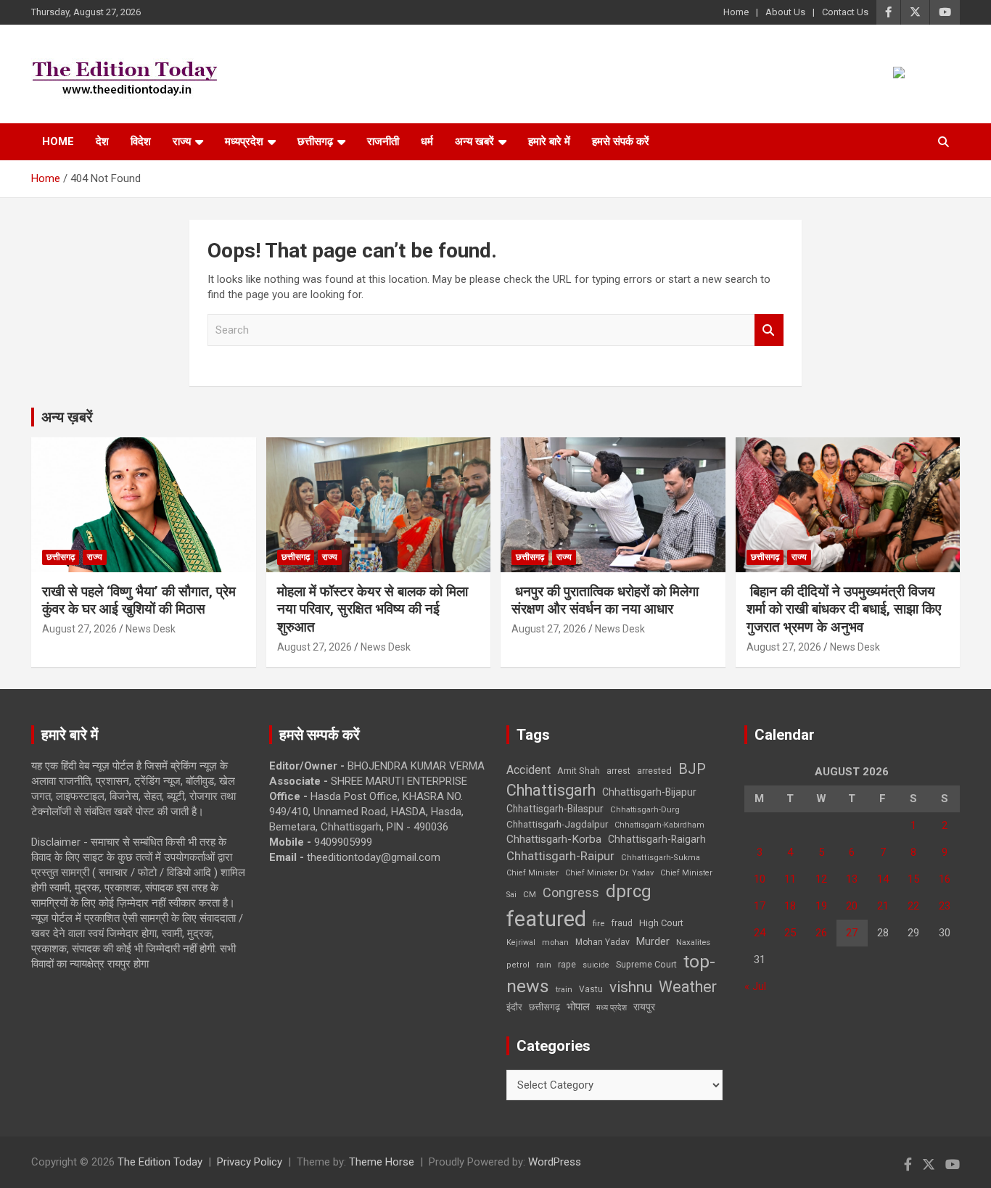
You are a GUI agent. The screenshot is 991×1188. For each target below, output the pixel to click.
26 (821, 932)
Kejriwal (520, 942)
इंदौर (514, 1007)
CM (529, 894)
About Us (785, 12)
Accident (528, 770)
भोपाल (578, 1006)
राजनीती (383, 141)
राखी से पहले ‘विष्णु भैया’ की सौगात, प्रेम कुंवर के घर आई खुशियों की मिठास (139, 600)
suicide (596, 965)
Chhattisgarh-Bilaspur (555, 808)
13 (852, 879)
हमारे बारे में (549, 141)
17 (759, 905)
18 (790, 905)
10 (759, 879)
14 (883, 879)
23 (944, 905)
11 (790, 879)
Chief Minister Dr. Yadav (609, 873)
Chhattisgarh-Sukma (660, 857)
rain (543, 965)
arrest (618, 771)
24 (759, 932)
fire (598, 923)
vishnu (630, 987)
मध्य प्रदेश (611, 1007)
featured (546, 919)
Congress (571, 892)
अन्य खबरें (474, 141)
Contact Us (845, 12)
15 (913, 879)
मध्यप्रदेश (244, 141)
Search (769, 330)
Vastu (591, 989)
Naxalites (693, 942)
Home (736, 12)
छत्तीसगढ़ (544, 1007)
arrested (654, 770)
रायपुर (644, 1006)
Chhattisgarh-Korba (553, 839)
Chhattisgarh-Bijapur (649, 792)
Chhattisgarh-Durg (645, 809)
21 (883, 905)
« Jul (755, 986)
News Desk (151, 629)
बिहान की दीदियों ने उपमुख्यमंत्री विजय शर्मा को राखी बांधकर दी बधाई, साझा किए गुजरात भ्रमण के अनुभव (844, 609)
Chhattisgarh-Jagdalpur (557, 824)
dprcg (628, 891)
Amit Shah (578, 770)
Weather (688, 987)
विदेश (141, 141)
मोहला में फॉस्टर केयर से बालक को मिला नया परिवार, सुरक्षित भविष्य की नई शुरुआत (372, 609)
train (564, 989)
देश (102, 141)
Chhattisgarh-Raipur (560, 856)
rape (567, 964)
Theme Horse (381, 1161)
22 (913, 905)
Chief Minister (532, 873)
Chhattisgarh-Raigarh (657, 839)
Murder (653, 941)
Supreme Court (646, 964)
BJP (692, 768)
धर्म (427, 141)
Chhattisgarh (551, 790)
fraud (622, 923)
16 (944, 879)
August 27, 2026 (79, 629)
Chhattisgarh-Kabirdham (659, 825)
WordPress (554, 1161)
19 (821, 905)
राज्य (182, 141)
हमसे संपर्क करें (620, 141)
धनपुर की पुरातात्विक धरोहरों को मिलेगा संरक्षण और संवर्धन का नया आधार (605, 600)
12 (821, 879)
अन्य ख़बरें (67, 417)
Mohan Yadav (602, 942)
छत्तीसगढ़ (315, 141)
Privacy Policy (249, 1161)
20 (852, 905)
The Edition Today (160, 1161)
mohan (555, 942)
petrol (518, 965)
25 (790, 932)
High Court (661, 922)
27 (852, 932)
